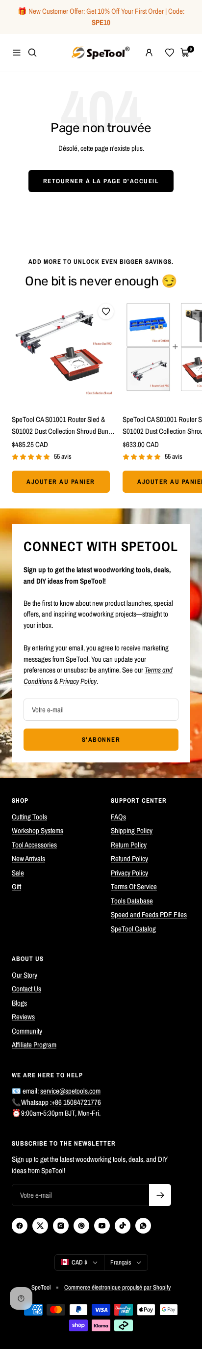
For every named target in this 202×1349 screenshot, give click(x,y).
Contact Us (26, 989)
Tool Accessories (34, 845)
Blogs (19, 1003)
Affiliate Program (34, 1045)
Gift (16, 886)
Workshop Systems (37, 830)
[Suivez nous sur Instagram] (61, 1226)
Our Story (24, 975)
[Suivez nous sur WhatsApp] (143, 1226)
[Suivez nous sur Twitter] (40, 1226)
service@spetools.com (70, 1091)
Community (27, 1031)
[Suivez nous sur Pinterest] (81, 1226)
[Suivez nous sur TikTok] (122, 1226)
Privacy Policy (129, 873)
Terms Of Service (134, 886)
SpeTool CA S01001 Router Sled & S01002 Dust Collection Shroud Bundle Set (64, 425)
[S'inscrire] (160, 1195)
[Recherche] (32, 52)
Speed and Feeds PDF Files (149, 914)
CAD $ (79, 1262)
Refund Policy (129, 858)
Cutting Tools (29, 817)
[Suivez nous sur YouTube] (102, 1226)
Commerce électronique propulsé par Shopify (117, 1287)
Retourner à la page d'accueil (101, 181)
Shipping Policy (131, 830)
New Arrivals (28, 858)
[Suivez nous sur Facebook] (19, 1226)
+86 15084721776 (76, 1102)
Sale (18, 873)
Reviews (23, 1017)
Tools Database (132, 901)
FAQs (118, 817)
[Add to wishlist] (106, 311)
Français (120, 1262)
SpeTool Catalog (133, 929)
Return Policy (129, 845)
